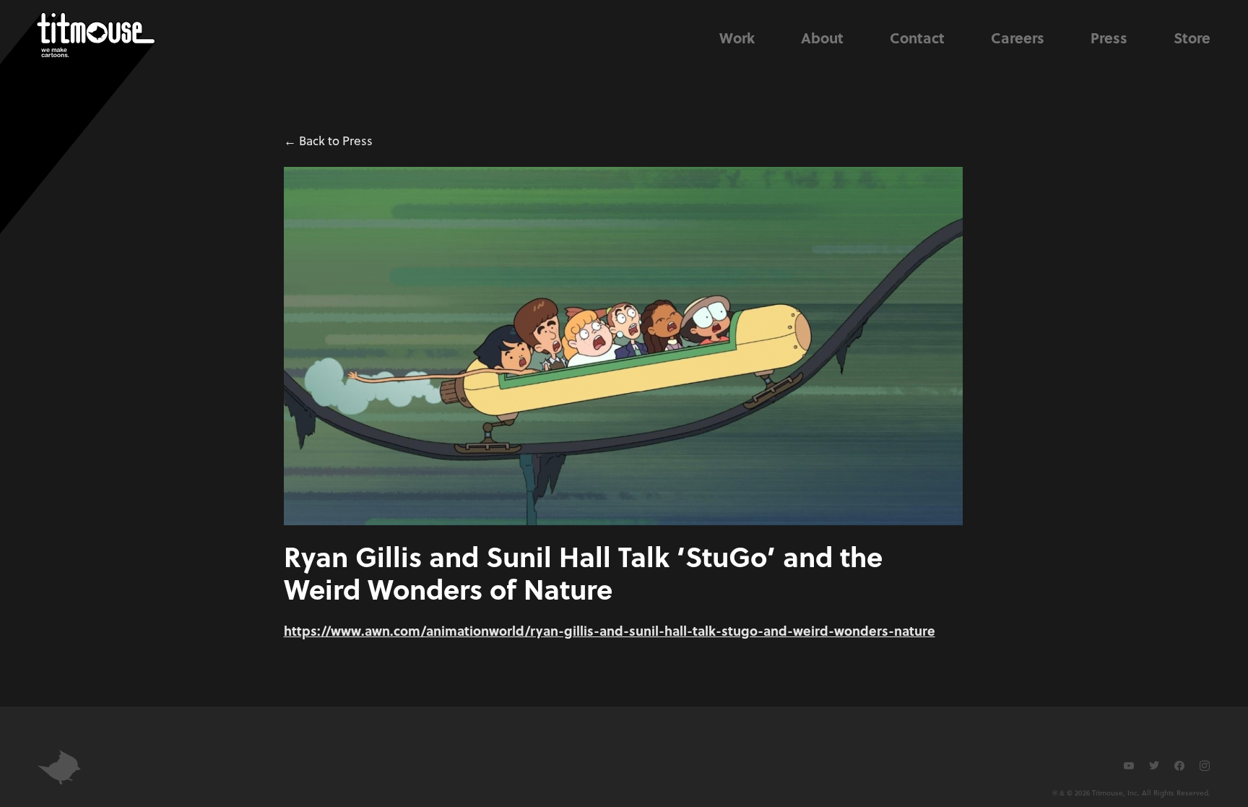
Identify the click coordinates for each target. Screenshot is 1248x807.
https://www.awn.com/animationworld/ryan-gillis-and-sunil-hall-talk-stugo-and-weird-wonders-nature (609, 630)
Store (1192, 37)
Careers (1017, 37)
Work (737, 37)
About (822, 37)
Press (1109, 37)
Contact (917, 37)
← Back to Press (328, 140)
